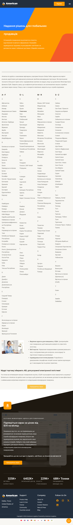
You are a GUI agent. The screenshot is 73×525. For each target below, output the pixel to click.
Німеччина (23, 111)
